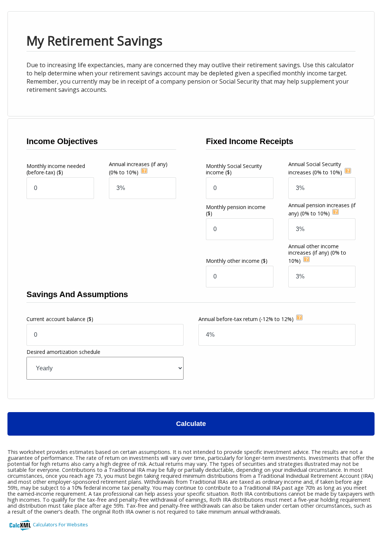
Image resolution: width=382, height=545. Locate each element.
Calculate (191, 423)
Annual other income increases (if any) (317, 253)
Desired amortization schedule (63, 351)
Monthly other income (236, 260)
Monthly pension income (236, 210)
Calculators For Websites (60, 524)
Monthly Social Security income (234, 169)
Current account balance (59, 319)
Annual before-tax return (246, 319)
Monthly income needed (55, 169)
